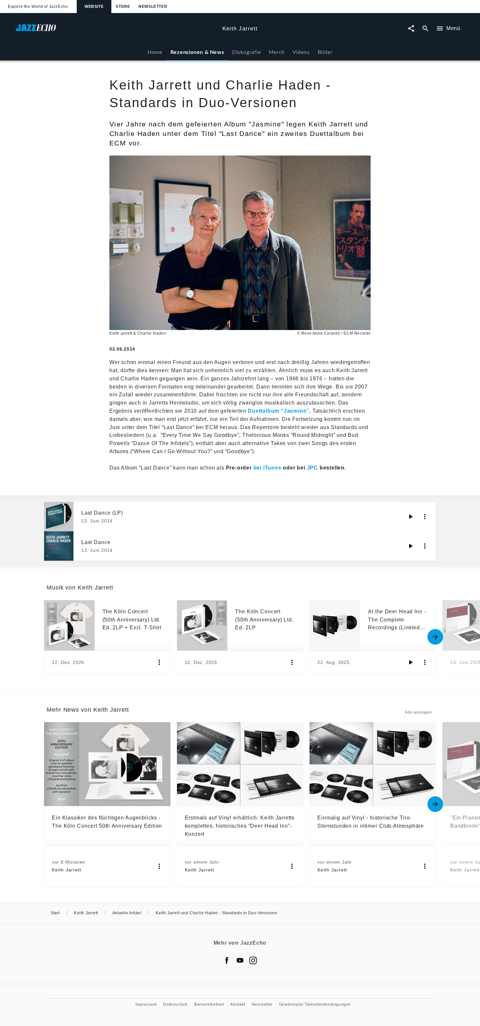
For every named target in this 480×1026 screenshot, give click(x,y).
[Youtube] (240, 960)
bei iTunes (267, 468)
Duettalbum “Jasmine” (278, 411)
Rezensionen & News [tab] (197, 52)
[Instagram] (253, 960)
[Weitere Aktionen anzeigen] (424, 516)
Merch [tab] (277, 52)
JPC (313, 468)
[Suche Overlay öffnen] (425, 28)
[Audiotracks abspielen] (410, 516)
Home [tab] (155, 52)
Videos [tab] (301, 52)
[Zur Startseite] (116, 31)
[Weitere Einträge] (435, 637)
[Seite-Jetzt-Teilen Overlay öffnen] (411, 28)
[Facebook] (226, 960)
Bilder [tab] (325, 52)
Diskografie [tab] (246, 52)
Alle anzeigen (418, 712)
